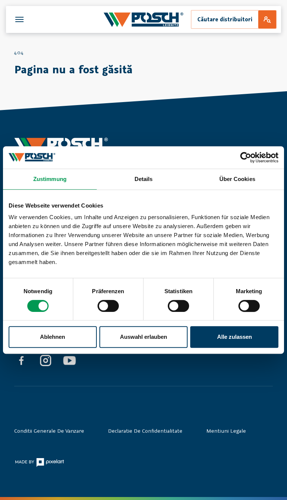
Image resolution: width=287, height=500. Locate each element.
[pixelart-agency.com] (39, 462)
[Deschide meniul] (19, 19)
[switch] (108, 306)
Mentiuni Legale (226, 430)
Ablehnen (52, 337)
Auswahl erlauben (143, 337)
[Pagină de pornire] (143, 19)
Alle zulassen (234, 337)
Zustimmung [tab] (50, 179)
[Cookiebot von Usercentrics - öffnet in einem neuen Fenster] (245, 157)
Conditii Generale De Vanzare (49, 430)
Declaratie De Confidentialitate (145, 430)
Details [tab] (144, 179)
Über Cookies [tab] (237, 179)
